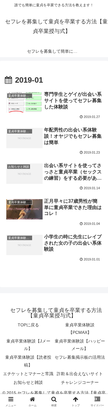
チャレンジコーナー (80, 382)
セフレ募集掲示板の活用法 (80, 357)
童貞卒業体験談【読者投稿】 (28, 361)
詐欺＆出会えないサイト (80, 373)
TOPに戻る (28, 324)
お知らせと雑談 (28, 382)
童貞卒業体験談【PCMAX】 (79, 328)
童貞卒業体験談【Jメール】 (28, 345)
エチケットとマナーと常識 (28, 373)
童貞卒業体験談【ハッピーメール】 (80, 345)
